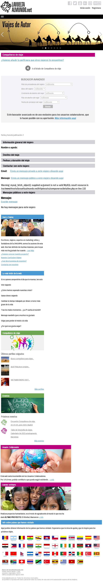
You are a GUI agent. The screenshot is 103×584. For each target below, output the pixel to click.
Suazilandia (5, 564)
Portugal (63, 556)
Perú (55, 556)
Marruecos (13, 556)
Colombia (63, 540)
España (88, 540)
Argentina (13, 540)
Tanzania (38, 564)
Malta (5, 556)
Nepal (21, 556)
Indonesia (46, 548)
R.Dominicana (72, 556)
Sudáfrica (13, 564)
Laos (88, 548)
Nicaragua (30, 556)
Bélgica (22, 540)
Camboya (46, 540)
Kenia (80, 548)
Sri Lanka (96, 556)
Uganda (55, 564)
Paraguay (46, 556)
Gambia (30, 548)
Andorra (5, 540)
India (38, 548)
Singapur (88, 556)
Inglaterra (55, 548)
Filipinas (13, 548)
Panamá (38, 556)
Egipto (5, 548)
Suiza (21, 564)
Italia (71, 548)
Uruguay (63, 564)
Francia (22, 548)
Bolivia (30, 540)
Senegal (80, 556)
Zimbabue (80, 564)
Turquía (47, 564)
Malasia (97, 548)
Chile (55, 540)
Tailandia (30, 564)
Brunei (38, 540)
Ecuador (80, 540)
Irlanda (63, 548)
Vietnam (71, 564)
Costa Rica (72, 540)
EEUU (96, 540)
